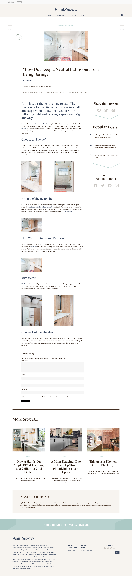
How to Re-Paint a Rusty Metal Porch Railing (106, 156)
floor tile (34, 246)
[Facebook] (105, 548)
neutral (23, 128)
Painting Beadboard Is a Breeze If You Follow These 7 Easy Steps (107, 136)
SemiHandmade (86, 550)
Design (49, 15)
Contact (84, 545)
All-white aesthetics (34, 103)
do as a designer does (66, 25)
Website (24, 389)
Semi (66, 9)
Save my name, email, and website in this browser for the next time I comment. (49, 397)
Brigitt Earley (28, 80)
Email (23, 382)
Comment (25, 360)
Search (117, 552)
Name (23, 375)
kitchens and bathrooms (43, 124)
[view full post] (29, 439)
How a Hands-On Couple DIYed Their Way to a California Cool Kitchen (29, 467)
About (83, 15)
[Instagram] (113, 548)
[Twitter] (107, 548)
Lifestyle (73, 15)
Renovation (60, 15)
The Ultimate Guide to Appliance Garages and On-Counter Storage (105, 146)
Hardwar (24, 284)
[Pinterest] (110, 548)
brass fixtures (68, 212)
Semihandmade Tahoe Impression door (41, 207)
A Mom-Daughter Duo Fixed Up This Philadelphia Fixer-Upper (66, 467)
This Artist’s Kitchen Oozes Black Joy (103, 463)
